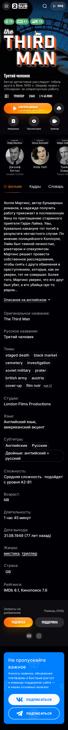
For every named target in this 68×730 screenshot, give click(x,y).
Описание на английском (25, 300)
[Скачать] (59, 108)
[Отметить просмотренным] (33, 124)
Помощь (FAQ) (54, 611)
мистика (11, 553)
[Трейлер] (54, 124)
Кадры (35, 186)
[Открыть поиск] (45, 6)
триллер (29, 553)
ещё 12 (48, 385)
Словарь (55, 186)
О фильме (13, 186)
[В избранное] (13, 124)
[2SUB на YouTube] (29, 636)
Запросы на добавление (12, 610)
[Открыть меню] (6, 6)
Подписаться (39, 700)
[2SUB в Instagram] (39, 636)
